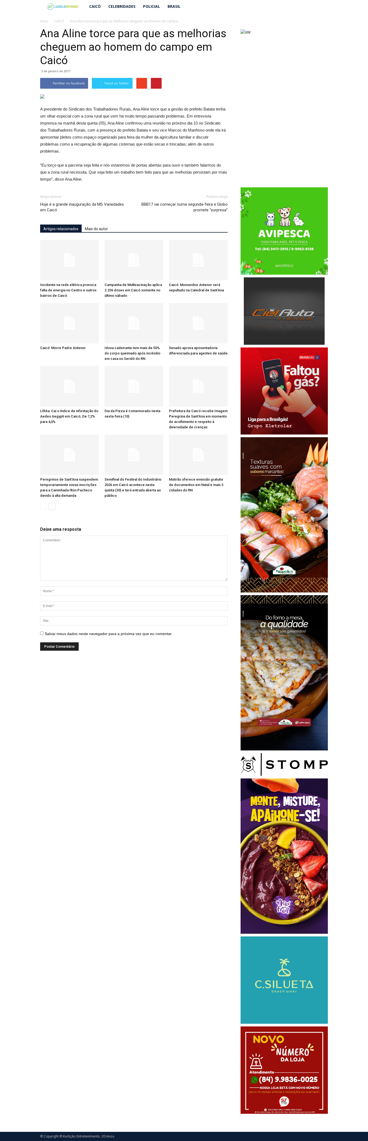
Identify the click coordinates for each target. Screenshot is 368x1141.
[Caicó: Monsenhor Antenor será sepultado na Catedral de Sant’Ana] (198, 260)
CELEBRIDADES (122, 6)
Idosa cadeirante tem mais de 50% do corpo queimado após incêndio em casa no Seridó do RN (132, 353)
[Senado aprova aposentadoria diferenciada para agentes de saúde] (198, 323)
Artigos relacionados (60, 229)
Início (44, 21)
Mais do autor (96, 229)
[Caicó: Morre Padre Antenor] (69, 323)
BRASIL (174, 6)
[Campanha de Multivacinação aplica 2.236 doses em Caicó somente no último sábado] (134, 260)
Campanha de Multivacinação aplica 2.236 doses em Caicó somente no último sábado (133, 290)
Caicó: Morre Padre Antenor (63, 348)
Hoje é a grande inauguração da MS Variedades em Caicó (82, 207)
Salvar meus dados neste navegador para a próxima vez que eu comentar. (108, 634)
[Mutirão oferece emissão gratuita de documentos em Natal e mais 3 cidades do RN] (198, 455)
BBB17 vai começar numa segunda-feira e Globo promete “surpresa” (184, 207)
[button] (321, 6)
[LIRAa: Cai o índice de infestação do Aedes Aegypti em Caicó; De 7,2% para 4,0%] (69, 386)
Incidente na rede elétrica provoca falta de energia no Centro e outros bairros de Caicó (68, 290)
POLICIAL (151, 6)
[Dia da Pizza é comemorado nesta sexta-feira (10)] (134, 386)
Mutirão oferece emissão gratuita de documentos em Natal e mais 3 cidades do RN (196, 484)
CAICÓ (95, 6)
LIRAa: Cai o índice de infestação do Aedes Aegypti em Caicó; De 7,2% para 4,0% (69, 416)
